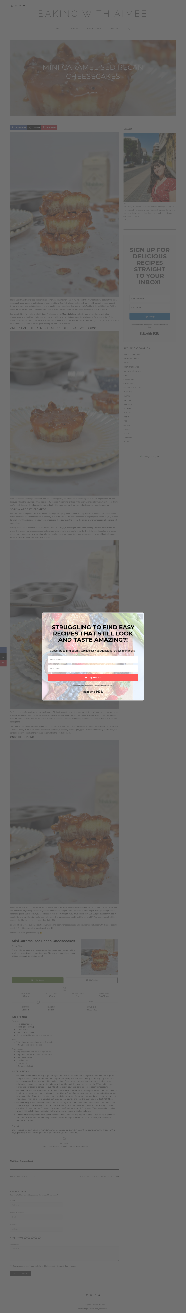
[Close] (140, 616)
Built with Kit (93, 692)
